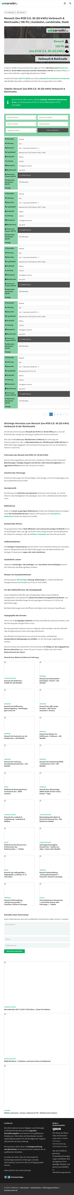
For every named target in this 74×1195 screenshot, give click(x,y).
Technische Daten (10, 678)
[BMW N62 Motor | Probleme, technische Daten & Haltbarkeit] (37, 1014)
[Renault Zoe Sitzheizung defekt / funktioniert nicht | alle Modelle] (55, 745)
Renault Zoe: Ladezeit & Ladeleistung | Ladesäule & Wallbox (14, 819)
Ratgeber (7, 1110)
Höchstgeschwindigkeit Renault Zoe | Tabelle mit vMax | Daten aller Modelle (50, 847)
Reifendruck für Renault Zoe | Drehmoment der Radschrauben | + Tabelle (15, 847)
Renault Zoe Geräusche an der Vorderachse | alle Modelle (15, 737)
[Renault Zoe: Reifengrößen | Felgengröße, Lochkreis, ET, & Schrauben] (19, 856)
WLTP (21, 78)
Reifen (6, 787)
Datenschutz (36, 1188)
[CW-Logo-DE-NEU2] (10, 3)
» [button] (67, 414)
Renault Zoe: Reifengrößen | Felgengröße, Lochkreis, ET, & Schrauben (15, 874)
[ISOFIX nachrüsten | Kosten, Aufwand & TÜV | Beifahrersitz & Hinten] (37, 1066)
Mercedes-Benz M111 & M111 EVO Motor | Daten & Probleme (27, 1009)
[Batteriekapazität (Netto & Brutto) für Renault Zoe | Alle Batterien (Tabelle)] (55, 801)
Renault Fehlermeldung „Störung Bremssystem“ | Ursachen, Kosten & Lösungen (51, 874)
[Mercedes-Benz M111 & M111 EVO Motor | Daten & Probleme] (37, 962)
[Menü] (65, 3)
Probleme (43, 676)
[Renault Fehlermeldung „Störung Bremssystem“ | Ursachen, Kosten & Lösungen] (55, 856)
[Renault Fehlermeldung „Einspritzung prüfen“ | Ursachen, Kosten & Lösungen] (19, 884)
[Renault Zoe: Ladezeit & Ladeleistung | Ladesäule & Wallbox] (19, 801)
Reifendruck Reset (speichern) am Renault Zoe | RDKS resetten (15, 791)
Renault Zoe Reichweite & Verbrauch (55, 78)
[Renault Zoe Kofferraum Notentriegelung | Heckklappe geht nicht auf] (19, 690)
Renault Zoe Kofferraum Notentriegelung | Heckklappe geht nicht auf (15, 708)
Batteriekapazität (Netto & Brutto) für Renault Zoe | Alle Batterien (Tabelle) (51, 819)
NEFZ (28, 78)
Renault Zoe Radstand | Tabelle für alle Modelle (13, 682)
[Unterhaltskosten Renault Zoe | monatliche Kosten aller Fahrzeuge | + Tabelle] (55, 884)
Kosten (42, 898)
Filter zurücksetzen (53, 130)
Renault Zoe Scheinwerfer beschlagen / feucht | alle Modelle (49, 681)
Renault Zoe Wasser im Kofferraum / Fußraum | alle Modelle (51, 736)
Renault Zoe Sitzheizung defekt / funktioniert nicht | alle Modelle (51, 764)
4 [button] (60, 414)
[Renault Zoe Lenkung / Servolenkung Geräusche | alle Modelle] (19, 745)
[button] (70, 3)
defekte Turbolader (38, 534)
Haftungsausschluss (50, 1188)
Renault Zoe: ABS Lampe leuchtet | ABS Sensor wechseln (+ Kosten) (49, 708)
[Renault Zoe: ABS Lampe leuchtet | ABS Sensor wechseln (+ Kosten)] (55, 690)
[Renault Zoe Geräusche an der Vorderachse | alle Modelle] (19, 718)
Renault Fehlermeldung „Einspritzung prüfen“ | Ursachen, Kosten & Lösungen (15, 902)
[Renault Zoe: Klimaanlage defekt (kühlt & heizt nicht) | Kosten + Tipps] (55, 773)
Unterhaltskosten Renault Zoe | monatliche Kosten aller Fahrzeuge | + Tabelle (51, 902)
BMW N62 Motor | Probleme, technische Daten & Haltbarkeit (27, 1061)
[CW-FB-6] (13, 1177)
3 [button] (57, 414)
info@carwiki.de (10, 1190)
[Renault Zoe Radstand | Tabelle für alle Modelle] (19, 662)
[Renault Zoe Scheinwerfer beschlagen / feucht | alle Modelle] (55, 662)
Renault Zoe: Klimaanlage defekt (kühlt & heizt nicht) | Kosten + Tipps (50, 791)
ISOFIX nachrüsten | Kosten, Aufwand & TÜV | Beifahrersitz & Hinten (30, 1113)
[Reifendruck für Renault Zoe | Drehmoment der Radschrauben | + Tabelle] (19, 829)
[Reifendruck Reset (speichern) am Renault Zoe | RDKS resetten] (19, 773)
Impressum (24, 1188)
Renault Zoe (63, 68)
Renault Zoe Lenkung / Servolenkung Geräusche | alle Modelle (16, 764)
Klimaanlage (22, 580)
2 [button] (54, 414)
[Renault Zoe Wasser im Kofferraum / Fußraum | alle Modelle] (55, 718)
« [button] (44, 414)
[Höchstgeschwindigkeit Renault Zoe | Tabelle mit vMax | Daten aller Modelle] (55, 829)
